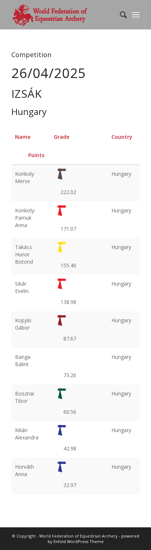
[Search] (120, 14)
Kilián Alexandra (26, 434)
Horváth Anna (24, 470)
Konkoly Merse (24, 177)
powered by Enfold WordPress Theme (93, 539)
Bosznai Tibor (24, 397)
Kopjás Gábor (23, 324)
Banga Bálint (22, 360)
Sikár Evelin (22, 287)
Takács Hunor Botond (24, 254)
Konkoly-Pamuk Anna (25, 217)
